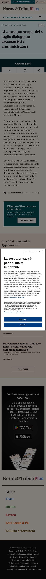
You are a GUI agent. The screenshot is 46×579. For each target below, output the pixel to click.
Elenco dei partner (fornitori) (14, 312)
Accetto (23, 325)
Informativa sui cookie (16, 297)
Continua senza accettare (33, 252)
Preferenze (23, 319)
